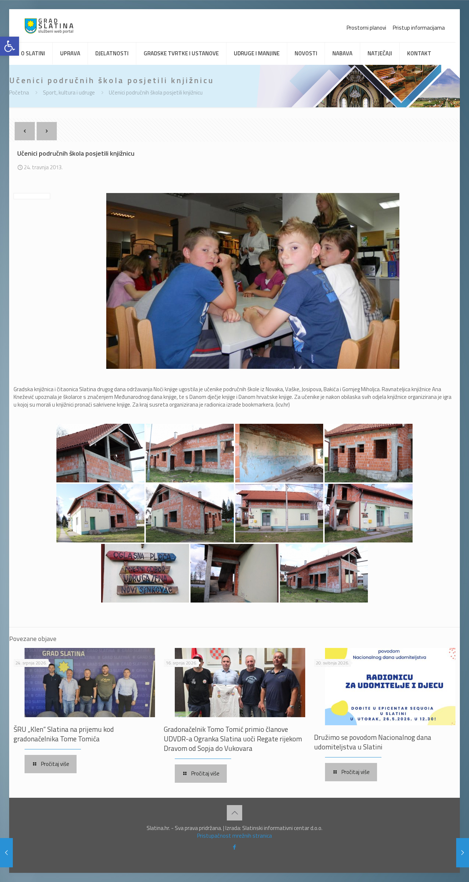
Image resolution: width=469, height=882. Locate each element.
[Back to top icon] (234, 812)
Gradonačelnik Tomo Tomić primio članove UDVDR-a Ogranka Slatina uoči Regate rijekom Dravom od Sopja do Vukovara (233, 738)
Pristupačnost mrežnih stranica (234, 835)
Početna (19, 92)
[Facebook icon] (234, 847)
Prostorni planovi (366, 27)
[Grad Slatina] (49, 25)
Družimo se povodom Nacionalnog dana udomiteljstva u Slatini (372, 742)
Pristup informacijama (419, 27)
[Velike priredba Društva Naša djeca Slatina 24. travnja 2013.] (6, 852)
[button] (9, 46)
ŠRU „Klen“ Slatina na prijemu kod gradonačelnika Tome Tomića (64, 734)
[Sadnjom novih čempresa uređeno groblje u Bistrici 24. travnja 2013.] (462, 852)
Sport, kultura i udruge (69, 92)
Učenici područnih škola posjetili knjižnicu (156, 92)
